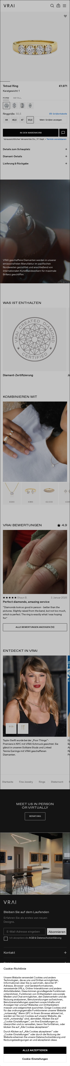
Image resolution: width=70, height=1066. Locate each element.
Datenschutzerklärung (48, 1037)
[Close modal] (35, 533)
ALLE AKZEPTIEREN (35, 1050)
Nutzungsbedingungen (16, 1040)
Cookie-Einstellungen (35, 1059)
